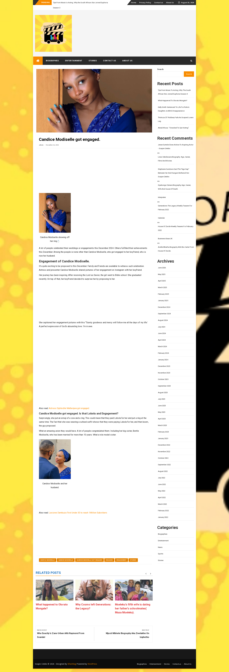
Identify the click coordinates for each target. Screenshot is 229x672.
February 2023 (163, 427)
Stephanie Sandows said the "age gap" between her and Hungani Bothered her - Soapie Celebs (174, 167)
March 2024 (162, 341)
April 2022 (162, 492)
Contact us (158, 2)
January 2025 (163, 295)
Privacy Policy (145, 2)
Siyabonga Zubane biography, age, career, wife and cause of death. (174, 182)
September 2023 (164, 381)
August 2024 (163, 315)
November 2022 (164, 446)
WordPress (92, 658)
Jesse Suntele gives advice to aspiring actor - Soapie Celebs (175, 141)
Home (133, 2)
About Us (170, 2)
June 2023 (162, 400)
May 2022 (161, 486)
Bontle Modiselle (48, 555)
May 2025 (161, 269)
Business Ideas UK (165, 233)
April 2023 (162, 414)
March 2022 (162, 499)
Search (160, 64)
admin (41, 140)
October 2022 (163, 453)
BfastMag (72, 658)
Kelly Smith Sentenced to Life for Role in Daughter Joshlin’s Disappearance (174, 104)
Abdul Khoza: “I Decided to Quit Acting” (173, 123)
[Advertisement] (94, 166)
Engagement (121, 555)
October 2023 (163, 374)
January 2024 (163, 355)
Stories (93, 55)
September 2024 (164, 308)
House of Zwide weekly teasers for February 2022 (175, 223)
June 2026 (162, 263)
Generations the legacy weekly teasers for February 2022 (175, 202)
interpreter (162, 192)
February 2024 (163, 348)
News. (160, 542)
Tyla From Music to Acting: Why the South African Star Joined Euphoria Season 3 (174, 87)
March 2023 (162, 420)
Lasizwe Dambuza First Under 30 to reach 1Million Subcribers (78, 507)
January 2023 (163, 433)
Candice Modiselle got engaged (89, 555)
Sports (160, 549)
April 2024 (162, 335)
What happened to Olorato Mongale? (172, 95)
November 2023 (164, 368)
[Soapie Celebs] (38, 55)
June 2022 (162, 479)
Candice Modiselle (65, 555)
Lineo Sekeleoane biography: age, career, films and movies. (174, 154)
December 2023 (164, 361)
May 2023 (161, 407)
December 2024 (164, 302)
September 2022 (164, 459)
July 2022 (161, 473)
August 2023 (163, 387)
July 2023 (161, 394)
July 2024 (161, 322)
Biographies (52, 55)
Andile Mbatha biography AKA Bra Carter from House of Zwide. (176, 244)
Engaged (109, 555)
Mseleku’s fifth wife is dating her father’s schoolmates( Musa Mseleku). (132, 603)
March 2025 (162, 282)
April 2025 (162, 276)
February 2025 (163, 289)
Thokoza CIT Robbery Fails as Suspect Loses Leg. (175, 114)
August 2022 (163, 466)
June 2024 (162, 328)
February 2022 (163, 505)
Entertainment (73, 55)
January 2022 (163, 512)
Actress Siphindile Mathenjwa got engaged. (69, 403)
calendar (161, 213)
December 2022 (164, 440)
